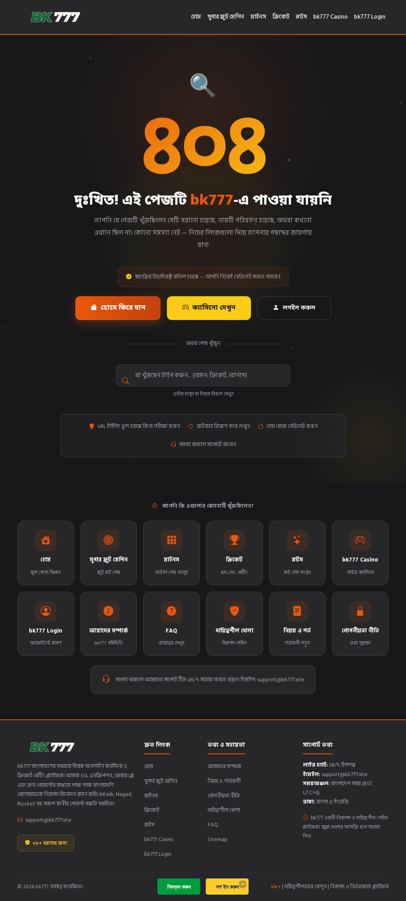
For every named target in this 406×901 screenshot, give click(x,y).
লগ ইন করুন (227, 886)
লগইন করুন (299, 308)
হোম (196, 16)
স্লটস (301, 16)
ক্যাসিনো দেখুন (214, 308)
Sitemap (218, 839)
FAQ (213, 824)
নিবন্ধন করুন (179, 886)
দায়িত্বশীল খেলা (224, 810)
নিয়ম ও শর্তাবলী (224, 781)
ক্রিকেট (280, 16)
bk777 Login (369, 16)
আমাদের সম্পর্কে (224, 766)
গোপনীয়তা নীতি (224, 795)
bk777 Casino (330, 16)
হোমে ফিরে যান (123, 308)
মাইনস (258, 16)
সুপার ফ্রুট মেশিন (225, 16)
